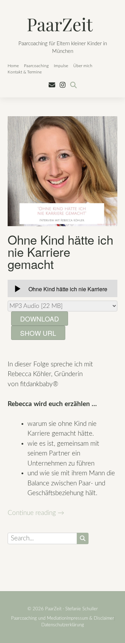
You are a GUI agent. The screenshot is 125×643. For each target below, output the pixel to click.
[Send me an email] (52, 85)
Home (13, 66)
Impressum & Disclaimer (90, 618)
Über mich (82, 66)
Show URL (38, 333)
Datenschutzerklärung (62, 625)
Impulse (61, 66)
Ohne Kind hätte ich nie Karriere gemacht (60, 251)
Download (39, 318)
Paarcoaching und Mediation (39, 618)
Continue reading (36, 513)
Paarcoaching (36, 66)
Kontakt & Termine (25, 72)
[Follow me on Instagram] (63, 85)
